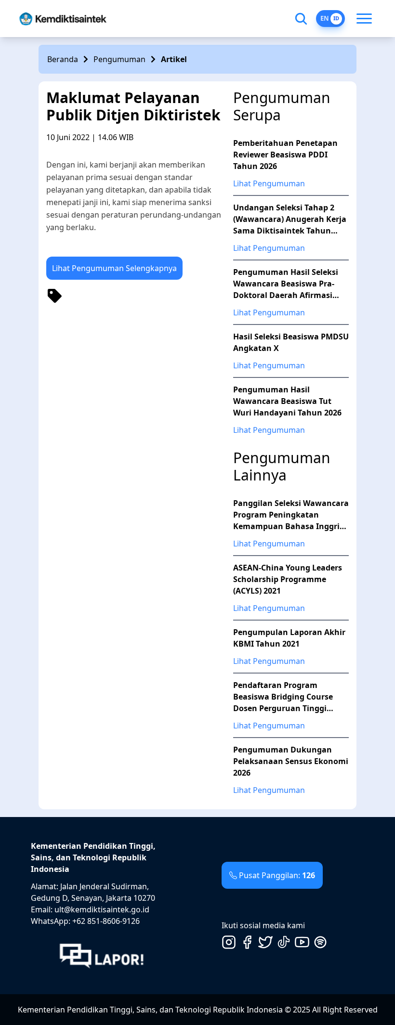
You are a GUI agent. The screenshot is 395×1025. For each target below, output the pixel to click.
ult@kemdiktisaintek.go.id (101, 909)
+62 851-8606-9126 (106, 921)
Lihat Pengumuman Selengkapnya (114, 268)
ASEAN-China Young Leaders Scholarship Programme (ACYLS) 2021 (287, 579)
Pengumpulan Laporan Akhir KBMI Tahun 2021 (289, 638)
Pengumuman (119, 59)
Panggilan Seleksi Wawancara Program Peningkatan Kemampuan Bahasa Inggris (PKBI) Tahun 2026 (291, 515)
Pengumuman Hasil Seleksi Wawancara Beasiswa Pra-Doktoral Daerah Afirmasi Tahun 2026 (285, 284)
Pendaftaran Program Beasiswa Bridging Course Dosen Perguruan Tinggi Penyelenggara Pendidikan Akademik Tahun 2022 (285, 697)
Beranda (62, 59)
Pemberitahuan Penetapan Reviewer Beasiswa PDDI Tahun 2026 (285, 154)
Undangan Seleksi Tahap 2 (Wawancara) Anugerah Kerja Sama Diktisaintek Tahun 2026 (289, 219)
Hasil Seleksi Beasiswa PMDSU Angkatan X (291, 342)
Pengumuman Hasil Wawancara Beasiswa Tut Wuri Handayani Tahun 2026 (287, 401)
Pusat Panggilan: (277, 875)
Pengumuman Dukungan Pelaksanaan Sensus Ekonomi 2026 (290, 761)
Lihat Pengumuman (269, 183)
